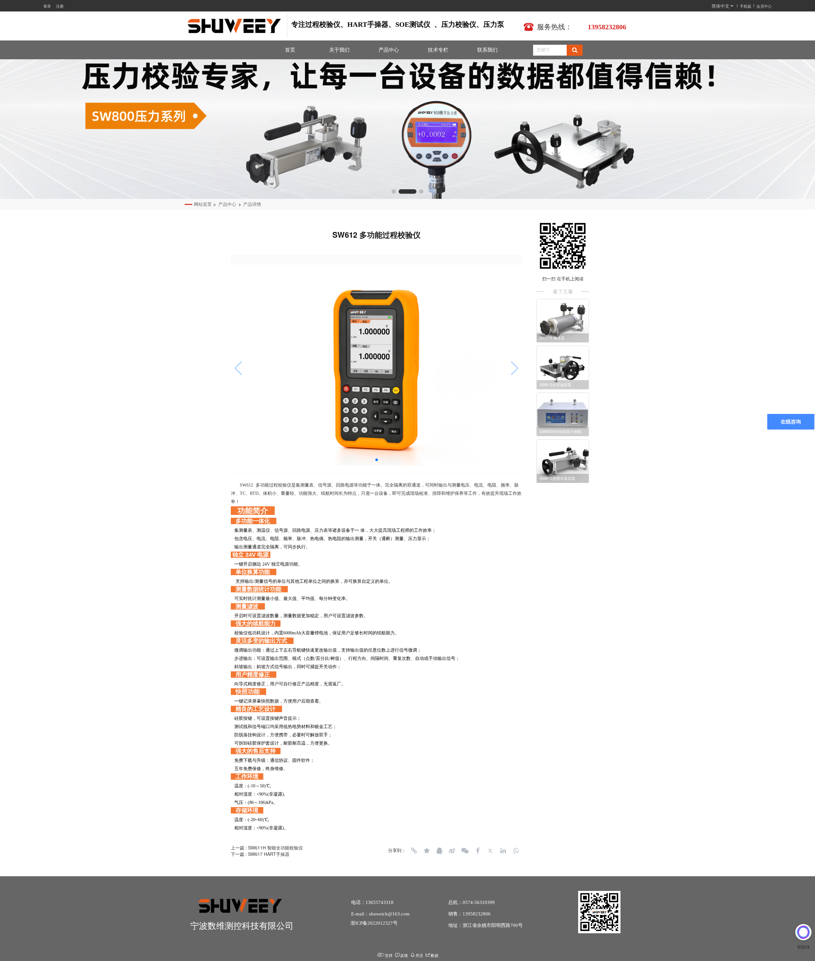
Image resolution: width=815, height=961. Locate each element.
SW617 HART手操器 (268, 854)
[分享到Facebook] (477, 851)
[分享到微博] (452, 851)
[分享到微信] (465, 851)
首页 (290, 50)
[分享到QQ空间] (427, 851)
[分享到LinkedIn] (503, 851)
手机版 (745, 6)
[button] (394, 191)
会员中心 (764, 6)
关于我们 (339, 50)
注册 (60, 6)
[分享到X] (490, 851)
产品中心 (389, 50)
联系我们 (487, 50)
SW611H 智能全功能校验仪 (275, 847)
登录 (47, 6)
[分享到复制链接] (414, 851)
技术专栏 (438, 50)
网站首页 (203, 204)
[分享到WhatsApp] (516, 851)
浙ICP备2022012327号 (374, 923)
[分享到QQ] (439, 851)
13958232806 (607, 27)
